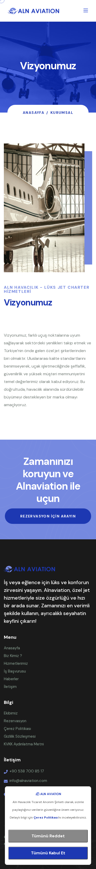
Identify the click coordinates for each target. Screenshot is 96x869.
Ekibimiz (11, 713)
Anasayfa (33, 112)
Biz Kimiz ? (13, 655)
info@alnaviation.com (28, 780)
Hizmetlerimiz (16, 663)
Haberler (11, 678)
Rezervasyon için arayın (48, 516)
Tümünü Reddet (48, 836)
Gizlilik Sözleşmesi (20, 736)
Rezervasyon (15, 720)
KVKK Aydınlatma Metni (24, 744)
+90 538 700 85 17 (26, 771)
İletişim (10, 686)
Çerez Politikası (17, 728)
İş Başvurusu (15, 671)
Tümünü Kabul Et (48, 853)
